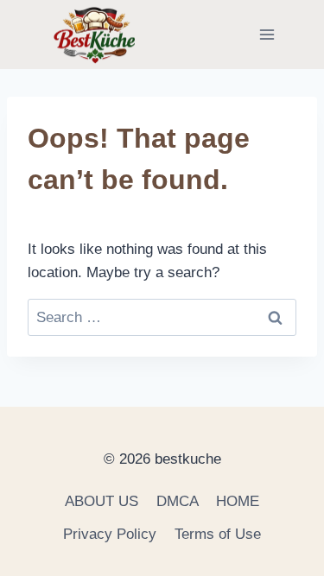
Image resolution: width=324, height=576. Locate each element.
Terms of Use (218, 534)
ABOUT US (101, 501)
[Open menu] (267, 34)
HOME (237, 501)
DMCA (177, 501)
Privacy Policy (109, 534)
